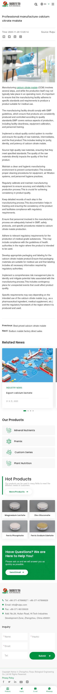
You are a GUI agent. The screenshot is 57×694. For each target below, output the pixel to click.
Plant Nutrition (23, 463)
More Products (18, 491)
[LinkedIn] (15, 36)
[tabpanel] (27, 378)
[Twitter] (9, 36)
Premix (18, 441)
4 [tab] (33, 410)
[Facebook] (3, 36)
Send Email (17, 572)
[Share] (20, 36)
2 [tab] (28, 410)
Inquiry (21, 689)
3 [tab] (30, 410)
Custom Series (24, 452)
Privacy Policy (8, 678)
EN (45, 4)
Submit (42, 655)
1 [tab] (24, 410)
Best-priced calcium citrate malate (29, 325)
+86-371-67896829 (38, 600)
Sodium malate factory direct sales (25, 331)
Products (7, 689)
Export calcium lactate (19, 392)
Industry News (14, 387)
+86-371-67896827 (18, 600)
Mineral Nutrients (24, 430)
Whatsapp (49, 689)
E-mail (35, 689)
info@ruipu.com (19, 604)
